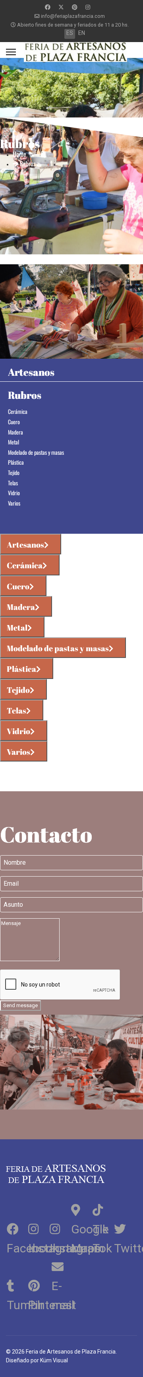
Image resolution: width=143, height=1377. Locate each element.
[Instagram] (87, 7)
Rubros (27, 163)
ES (69, 33)
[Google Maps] (81, 1209)
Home (19, 154)
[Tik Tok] (102, 1209)
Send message (20, 1005)
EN (81, 33)
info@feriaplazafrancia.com (73, 16)
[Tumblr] (17, 1284)
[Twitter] (61, 7)
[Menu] (11, 52)
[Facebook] (47, 7)
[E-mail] (60, 1265)
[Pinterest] (74, 7)
